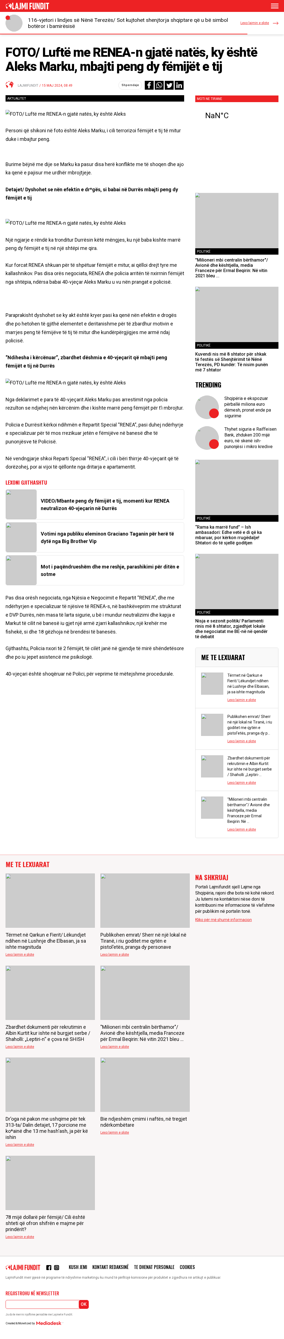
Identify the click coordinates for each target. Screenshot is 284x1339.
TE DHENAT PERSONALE (154, 1267)
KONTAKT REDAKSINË (110, 1267)
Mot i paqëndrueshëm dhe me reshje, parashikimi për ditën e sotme (110, 570)
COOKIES (187, 1267)
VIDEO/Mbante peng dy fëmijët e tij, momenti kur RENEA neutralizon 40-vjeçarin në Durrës (105, 504)
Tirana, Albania (236, 115)
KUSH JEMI (78, 1267)
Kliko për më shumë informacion (223, 919)
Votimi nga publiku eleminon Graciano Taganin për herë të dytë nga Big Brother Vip (107, 537)
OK (84, 1304)
